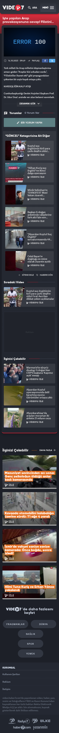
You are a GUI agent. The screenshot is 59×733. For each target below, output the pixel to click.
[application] (29, 366)
